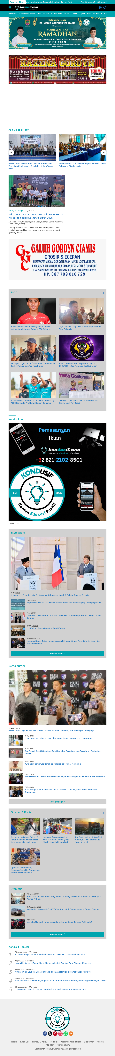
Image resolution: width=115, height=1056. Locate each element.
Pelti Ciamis (59, 222)
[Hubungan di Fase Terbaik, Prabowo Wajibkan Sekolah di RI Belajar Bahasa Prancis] (57, 563)
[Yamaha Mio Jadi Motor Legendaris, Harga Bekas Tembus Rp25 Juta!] (18, 924)
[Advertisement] (57, 103)
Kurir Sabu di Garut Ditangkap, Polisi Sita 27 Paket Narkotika (53, 764)
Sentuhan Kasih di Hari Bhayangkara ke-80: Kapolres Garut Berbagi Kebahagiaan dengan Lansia (60, 980)
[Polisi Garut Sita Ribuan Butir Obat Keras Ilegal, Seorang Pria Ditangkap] (16, 740)
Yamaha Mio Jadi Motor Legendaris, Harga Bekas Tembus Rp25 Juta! (59, 922)
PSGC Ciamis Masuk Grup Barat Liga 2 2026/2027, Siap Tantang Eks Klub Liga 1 (78, 364)
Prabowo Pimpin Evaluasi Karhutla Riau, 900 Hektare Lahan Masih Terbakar (50, 954)
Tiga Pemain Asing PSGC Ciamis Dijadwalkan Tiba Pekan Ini (80, 327)
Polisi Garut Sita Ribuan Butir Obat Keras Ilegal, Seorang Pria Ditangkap (58, 738)
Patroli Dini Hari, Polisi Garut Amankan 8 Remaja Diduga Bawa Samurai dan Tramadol (65, 776)
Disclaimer (89, 1042)
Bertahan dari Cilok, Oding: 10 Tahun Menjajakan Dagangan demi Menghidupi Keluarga (24, 840)
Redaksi (54, 1042)
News (11, 210)
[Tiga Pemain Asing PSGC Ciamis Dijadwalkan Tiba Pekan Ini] (81, 311)
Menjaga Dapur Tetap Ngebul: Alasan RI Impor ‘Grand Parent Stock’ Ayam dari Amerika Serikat (63, 642)
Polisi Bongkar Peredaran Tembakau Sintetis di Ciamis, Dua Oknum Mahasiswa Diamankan (61, 790)
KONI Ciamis (35, 222)
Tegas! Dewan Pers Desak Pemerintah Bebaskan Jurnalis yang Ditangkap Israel (64, 602)
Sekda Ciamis (13, 224)
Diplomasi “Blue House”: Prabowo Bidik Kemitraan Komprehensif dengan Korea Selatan (64, 616)
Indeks (14, 1042)
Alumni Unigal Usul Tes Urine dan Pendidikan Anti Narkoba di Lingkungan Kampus (53, 972)
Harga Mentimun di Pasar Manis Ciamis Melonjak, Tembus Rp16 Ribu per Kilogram (53, 963)
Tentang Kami (63, 1045)
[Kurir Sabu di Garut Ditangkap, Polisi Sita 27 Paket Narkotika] (16, 766)
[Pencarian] (104, 7)
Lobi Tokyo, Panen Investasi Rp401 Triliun (46, 628)
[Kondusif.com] (26, 7)
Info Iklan (50, 1045)
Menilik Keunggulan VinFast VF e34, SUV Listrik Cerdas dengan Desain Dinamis (63, 909)
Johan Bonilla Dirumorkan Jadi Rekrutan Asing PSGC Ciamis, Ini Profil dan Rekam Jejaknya (32, 401)
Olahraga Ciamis (47, 222)
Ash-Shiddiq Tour (15, 222)
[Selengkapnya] (103, 293)
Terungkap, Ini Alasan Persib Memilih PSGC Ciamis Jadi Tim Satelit (78, 401)
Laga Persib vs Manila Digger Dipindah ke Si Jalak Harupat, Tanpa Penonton (50, 989)
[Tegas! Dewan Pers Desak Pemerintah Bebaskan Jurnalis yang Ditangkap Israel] (18, 604)
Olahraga (18, 210)
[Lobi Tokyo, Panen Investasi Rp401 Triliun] (18, 630)
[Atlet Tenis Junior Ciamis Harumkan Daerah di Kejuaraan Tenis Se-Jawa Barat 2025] (37, 191)
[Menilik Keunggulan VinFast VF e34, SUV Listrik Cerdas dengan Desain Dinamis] (18, 911)
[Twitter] (50, 1033)
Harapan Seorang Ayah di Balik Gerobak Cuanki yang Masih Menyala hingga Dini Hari (56, 840)
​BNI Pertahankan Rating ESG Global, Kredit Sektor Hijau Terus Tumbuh (88, 840)
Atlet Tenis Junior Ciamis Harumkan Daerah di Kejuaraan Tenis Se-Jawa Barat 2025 (36, 216)
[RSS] (71, 1033)
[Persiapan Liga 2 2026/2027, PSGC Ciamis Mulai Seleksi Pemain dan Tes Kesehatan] (33, 348)
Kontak (100, 1042)
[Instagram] (60, 1033)
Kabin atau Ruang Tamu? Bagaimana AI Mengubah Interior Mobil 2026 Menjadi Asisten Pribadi (64, 897)
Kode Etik (24, 1042)
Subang (22, 224)
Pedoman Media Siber (71, 1042)
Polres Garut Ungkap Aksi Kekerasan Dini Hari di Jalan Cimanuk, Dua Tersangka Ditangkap (51, 730)
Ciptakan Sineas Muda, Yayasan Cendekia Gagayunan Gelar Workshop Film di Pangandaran (25, 870)
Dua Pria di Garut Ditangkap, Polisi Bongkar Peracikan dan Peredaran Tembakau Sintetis (63, 752)
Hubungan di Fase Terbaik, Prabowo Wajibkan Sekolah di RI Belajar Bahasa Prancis (50, 595)
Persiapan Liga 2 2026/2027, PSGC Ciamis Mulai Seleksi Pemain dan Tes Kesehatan (33, 364)
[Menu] (10, 7)
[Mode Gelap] (100, 7)
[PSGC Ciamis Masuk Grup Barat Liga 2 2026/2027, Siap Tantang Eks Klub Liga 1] (81, 348)
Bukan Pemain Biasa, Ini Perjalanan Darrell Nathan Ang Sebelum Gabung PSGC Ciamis (30, 327)
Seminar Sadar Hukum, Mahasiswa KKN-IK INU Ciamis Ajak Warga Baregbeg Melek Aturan (80, 164)
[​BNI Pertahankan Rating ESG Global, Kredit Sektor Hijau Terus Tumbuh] (89, 826)
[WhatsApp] (65, 1033)
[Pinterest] (55, 1033)
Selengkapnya (57, 653)
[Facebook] (45, 1033)
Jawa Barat (26, 222)
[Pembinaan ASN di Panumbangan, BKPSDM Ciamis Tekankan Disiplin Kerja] (32, 147)
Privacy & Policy (39, 1042)
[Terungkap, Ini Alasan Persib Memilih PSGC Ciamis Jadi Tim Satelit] (81, 385)
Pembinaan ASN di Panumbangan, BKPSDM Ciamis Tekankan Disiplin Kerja (73, 2)
